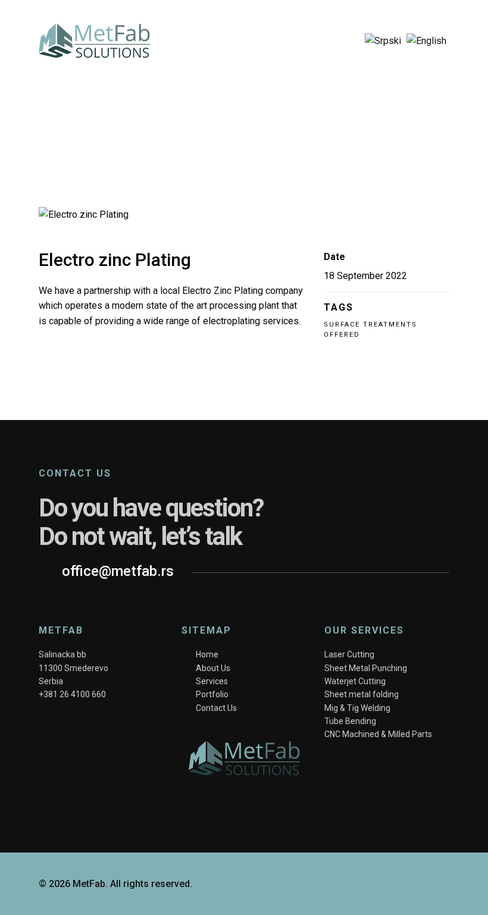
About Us (213, 668)
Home (207, 654)
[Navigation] (342, 41)
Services (212, 681)
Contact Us (216, 708)
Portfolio (212, 694)
